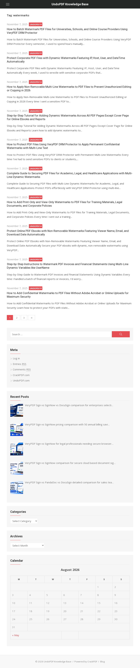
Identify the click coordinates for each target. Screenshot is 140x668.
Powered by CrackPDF (85, 661)
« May (15, 635)
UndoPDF (35, 24)
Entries (19, 364)
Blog (102, 661)
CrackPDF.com (21, 375)
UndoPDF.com (21, 380)
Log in (16, 358)
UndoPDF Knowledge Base (70, 4)
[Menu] (7, 4)
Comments (22, 369)
